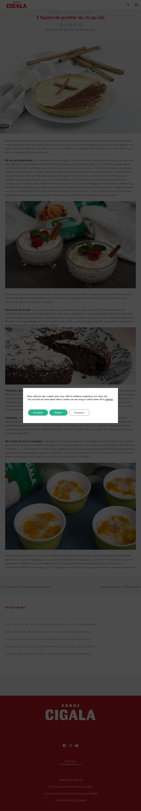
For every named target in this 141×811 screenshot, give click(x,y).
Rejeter (58, 412)
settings (109, 399)
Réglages (79, 412)
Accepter (38, 412)
